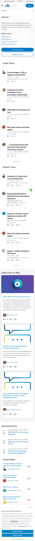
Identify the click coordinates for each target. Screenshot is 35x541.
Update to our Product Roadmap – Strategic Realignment (15, 347)
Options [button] (33, 10)
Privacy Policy (22, 526)
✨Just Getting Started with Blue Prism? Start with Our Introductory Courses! (17, 147)
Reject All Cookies (17, 535)
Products (4, 10)
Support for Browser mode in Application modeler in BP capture (17, 216)
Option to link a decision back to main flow (11, 498)
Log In (30, 5)
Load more (16, 161)
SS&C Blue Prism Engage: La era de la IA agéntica (17, 452)
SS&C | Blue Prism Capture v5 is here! (16, 297)
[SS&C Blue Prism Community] (11, 5)
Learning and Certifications (8, 41)
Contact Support (5, 39)
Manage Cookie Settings (17, 539)
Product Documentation (7, 44)
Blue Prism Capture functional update (10, 476)
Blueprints (23, 202)
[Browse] (3, 5)
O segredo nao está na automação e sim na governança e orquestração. (17, 92)
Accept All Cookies (17, 531)
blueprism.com (29, 1)
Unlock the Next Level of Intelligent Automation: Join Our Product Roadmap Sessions (16, 395)
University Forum (12, 153)
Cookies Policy (14, 521)
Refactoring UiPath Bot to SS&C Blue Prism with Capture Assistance (18, 196)
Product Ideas (24, 79)
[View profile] (4, 314)
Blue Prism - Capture (10, 487)
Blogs (9, 116)
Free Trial (20, 1)
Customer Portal (9, 1)
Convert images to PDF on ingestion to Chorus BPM (12, 464)
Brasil (9, 99)
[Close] (30, 507)
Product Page (4, 36)
